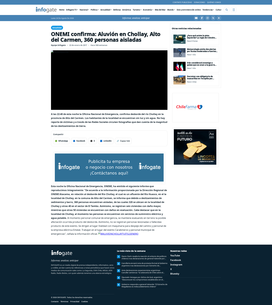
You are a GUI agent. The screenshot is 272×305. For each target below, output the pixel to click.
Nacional (84, 10)
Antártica (126, 10)
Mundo (170, 10)
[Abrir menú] (234, 9)
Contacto (55, 301)
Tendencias (207, 10)
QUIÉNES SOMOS (214, 2)
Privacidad (74, 301)
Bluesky (174, 273)
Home (61, 10)
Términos (64, 301)
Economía (147, 10)
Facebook (175, 260)
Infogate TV (71, 10)
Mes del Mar (160, 10)
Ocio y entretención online (189, 10)
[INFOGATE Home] (46, 9)
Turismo (136, 10)
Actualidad (105, 10)
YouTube (175, 255)
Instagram (176, 264)
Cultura (219, 10)
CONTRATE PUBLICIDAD (182, 2)
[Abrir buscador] (227, 9)
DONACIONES (199, 2)
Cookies (84, 301)
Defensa (117, 10)
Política (94, 10)
